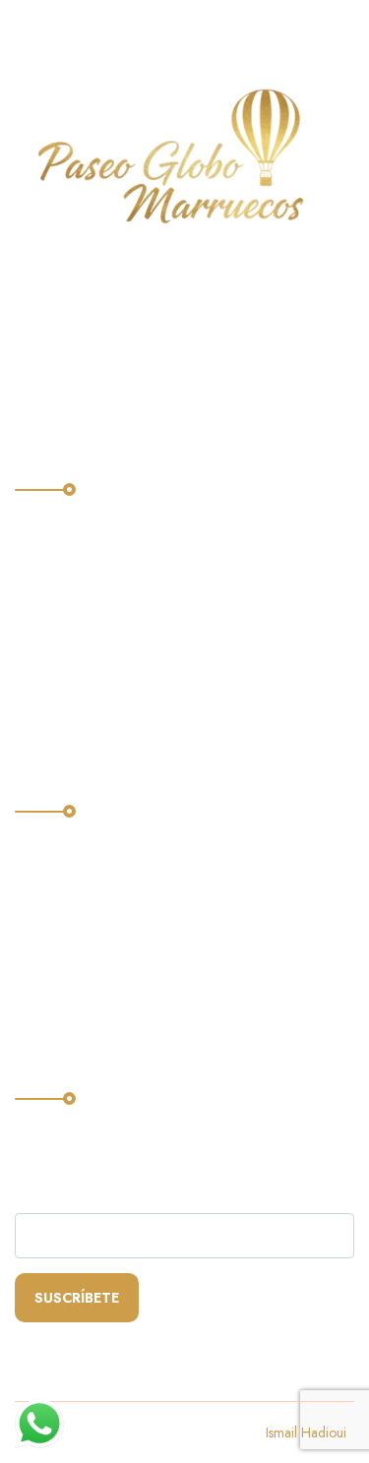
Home (51, 547)
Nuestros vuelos (90, 588)
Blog (46, 709)
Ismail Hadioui (306, 1432)
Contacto (62, 668)
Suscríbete (76, 1298)
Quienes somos (86, 628)
